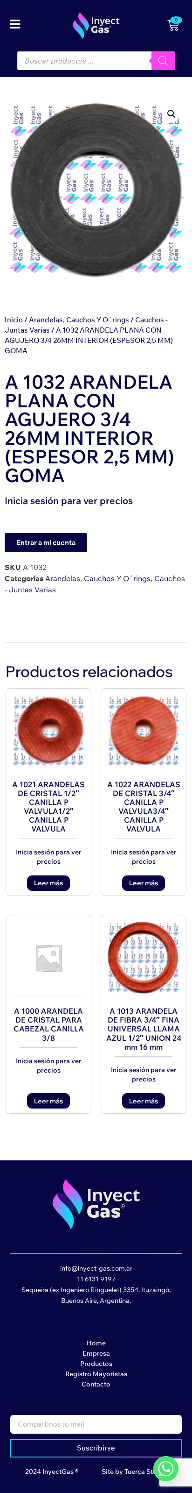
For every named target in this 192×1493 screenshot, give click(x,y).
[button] (171, 114)
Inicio (14, 319)
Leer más (48, 883)
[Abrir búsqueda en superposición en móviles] (95, 60)
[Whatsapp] (165, 1468)
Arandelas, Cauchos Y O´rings (79, 319)
